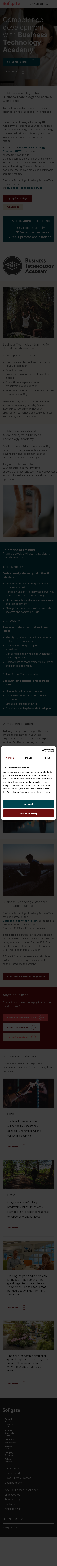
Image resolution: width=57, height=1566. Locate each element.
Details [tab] (28, 758)
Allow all (28, 804)
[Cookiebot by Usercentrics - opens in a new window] (42, 750)
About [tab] (47, 758)
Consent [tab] (10, 758)
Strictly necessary (28, 813)
